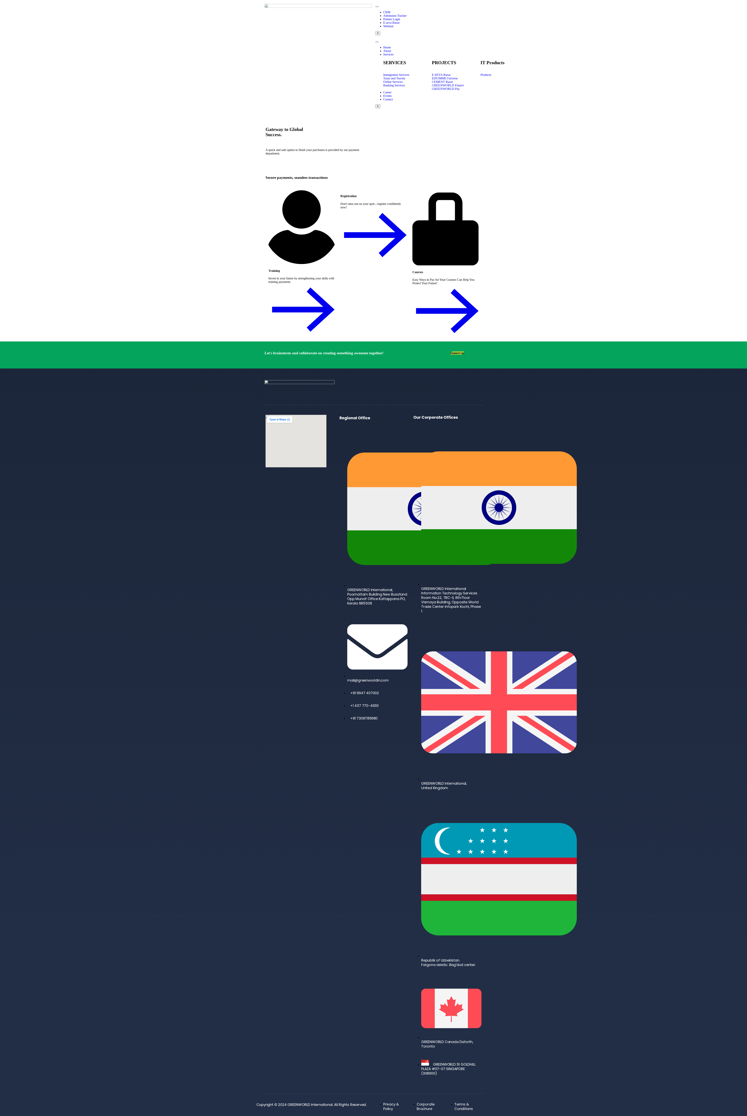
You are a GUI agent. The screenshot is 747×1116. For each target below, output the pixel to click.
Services (388, 54)
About (387, 51)
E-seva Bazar (391, 22)
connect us (457, 353)
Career (387, 92)
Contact (388, 99)
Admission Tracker (395, 15)
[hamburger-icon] (377, 6)
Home (387, 47)
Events (387, 95)
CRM (386, 12)
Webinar (388, 26)
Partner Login (391, 19)
